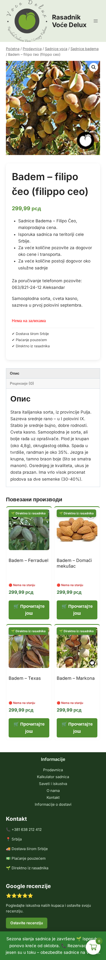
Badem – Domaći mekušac (74, 563)
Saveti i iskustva (53, 783)
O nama (53, 790)
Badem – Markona (76, 678)
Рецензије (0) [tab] (22, 383)
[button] (93, 67)
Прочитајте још (32, 610)
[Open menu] (95, 21)
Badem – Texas (25, 678)
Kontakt (53, 797)
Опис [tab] (14, 373)
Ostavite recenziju (26, 923)
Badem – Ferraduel (28, 560)
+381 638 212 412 (27, 829)
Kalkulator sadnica (53, 776)
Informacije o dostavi (53, 804)
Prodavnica (53, 770)
